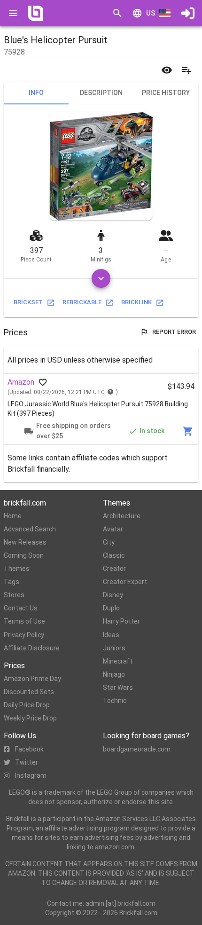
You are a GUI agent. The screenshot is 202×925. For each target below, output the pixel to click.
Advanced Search (30, 529)
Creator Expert (125, 581)
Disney (113, 595)
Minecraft (117, 661)
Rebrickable (81, 302)
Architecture (121, 516)
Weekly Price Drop (30, 718)
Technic (114, 700)
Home (13, 516)
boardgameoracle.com (137, 749)
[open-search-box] (117, 13)
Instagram (31, 775)
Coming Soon (24, 555)
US (150, 13)
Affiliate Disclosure (32, 648)
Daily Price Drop (27, 705)
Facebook (29, 749)
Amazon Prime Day (32, 678)
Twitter (26, 762)
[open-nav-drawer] (13, 13)
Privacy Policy (24, 635)
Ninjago (114, 674)
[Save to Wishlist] (186, 70)
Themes (17, 568)
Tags (11, 581)
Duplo (111, 608)
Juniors (114, 648)
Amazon (21, 382)
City (109, 542)
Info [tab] (36, 92)
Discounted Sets (29, 692)
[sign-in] (188, 13)
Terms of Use (24, 621)
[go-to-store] (188, 431)
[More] (101, 278)
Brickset (28, 302)
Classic (113, 555)
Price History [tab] (166, 92)
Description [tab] (101, 92)
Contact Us (21, 608)
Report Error (174, 331)
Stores (14, 595)
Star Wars (118, 687)
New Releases (25, 542)
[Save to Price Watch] (167, 70)
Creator (114, 568)
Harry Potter (121, 621)
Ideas (111, 635)
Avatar (113, 529)
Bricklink (136, 302)
